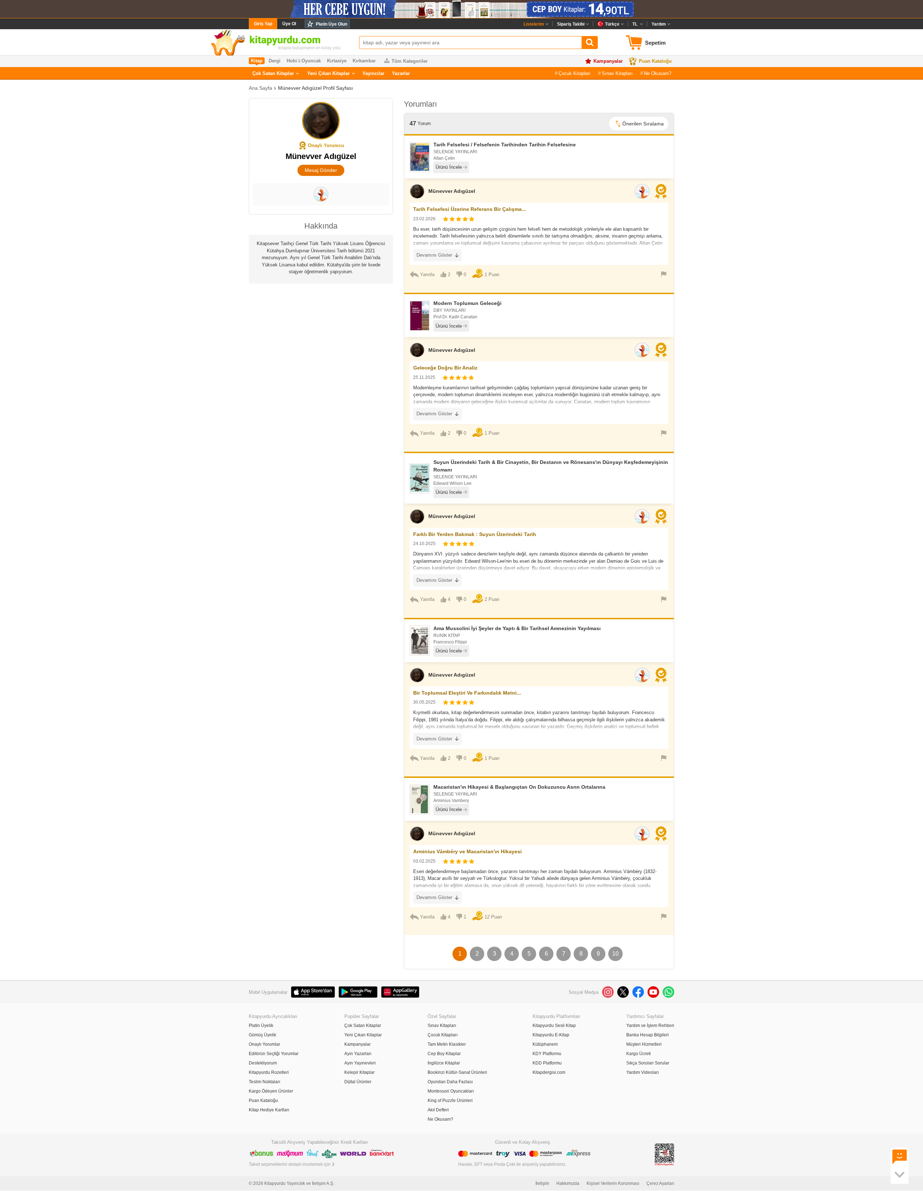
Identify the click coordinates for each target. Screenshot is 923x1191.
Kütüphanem (545, 1044)
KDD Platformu (547, 1063)
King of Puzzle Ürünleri (450, 1100)
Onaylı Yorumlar (264, 1044)
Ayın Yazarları (357, 1053)
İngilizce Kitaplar (444, 1063)
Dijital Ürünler (357, 1081)
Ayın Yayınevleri (360, 1063)
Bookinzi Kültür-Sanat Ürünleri (457, 1072)
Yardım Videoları (642, 1072)
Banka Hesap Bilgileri (647, 1034)
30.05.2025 (424, 702)
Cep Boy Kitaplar (444, 1053)
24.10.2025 (424, 543)
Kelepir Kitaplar (359, 1072)
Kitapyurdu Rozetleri (269, 1072)
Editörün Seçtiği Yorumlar (274, 1053)
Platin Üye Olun (331, 24)
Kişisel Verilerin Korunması (613, 1183)
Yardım (659, 24)
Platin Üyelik (261, 1025)
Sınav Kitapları (617, 73)
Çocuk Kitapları (574, 73)
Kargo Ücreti (638, 1053)
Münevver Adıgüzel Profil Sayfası (315, 88)
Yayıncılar (373, 73)
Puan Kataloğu (655, 61)
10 (615, 954)
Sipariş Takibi (570, 24)
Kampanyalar (608, 61)
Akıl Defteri (438, 1109)
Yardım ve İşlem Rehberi (650, 1025)
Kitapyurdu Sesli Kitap (554, 1025)
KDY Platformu (547, 1053)
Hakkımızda (567, 1183)
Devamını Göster (434, 255)
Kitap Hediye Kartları (269, 1109)
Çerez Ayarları (660, 1183)
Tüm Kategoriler (410, 61)
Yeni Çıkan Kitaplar (328, 73)
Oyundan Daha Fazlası (450, 1081)
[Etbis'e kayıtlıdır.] (664, 1154)
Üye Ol (289, 23)
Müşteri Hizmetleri (644, 1044)
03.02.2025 (424, 861)
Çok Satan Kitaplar (273, 73)
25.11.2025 (424, 377)
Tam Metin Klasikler (447, 1044)
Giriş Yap (263, 23)
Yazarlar (401, 73)
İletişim (542, 1183)
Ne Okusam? (657, 73)
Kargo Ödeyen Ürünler (271, 1091)
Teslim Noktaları (264, 1081)
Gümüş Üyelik (262, 1034)
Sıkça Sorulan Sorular (647, 1063)
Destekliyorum (263, 1063)
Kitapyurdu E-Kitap (551, 1034)
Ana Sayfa (260, 88)
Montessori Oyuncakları (451, 1091)
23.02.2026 (424, 218)
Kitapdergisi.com (549, 1072)
